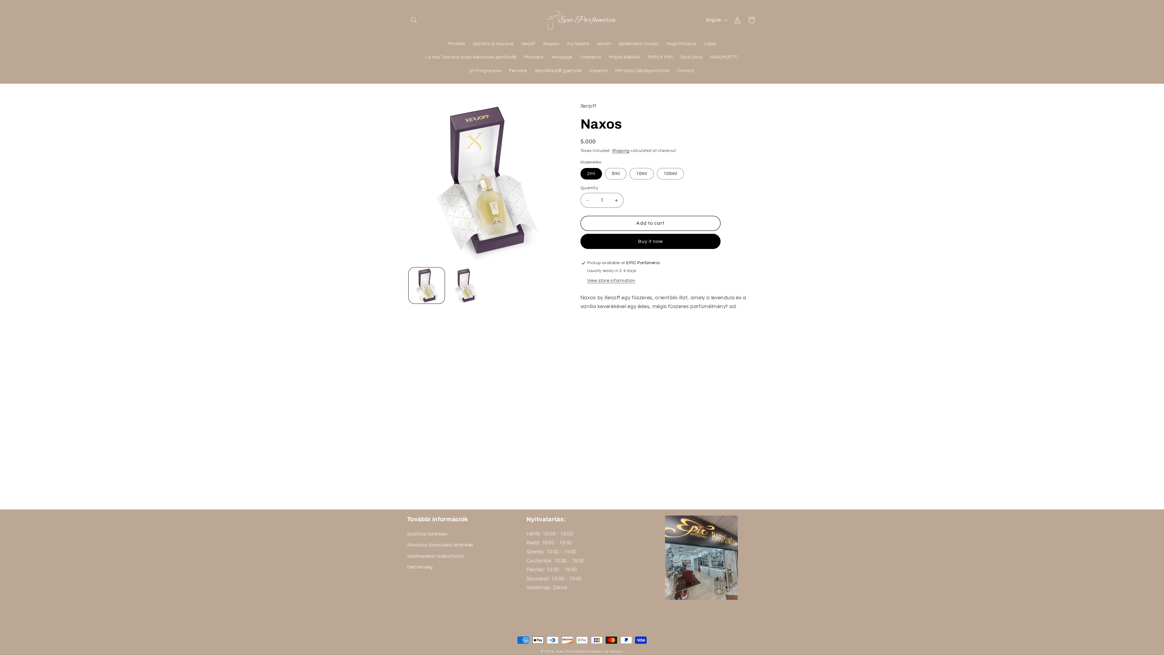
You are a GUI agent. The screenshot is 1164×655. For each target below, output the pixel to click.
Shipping (621, 151)
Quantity (589, 188)
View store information (611, 280)
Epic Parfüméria (571, 651)
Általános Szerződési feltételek (440, 545)
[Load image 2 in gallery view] (466, 285)
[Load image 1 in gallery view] (427, 285)
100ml (670, 173)
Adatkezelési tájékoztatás (435, 556)
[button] (414, 20)
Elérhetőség (420, 567)
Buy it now (650, 241)
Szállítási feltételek (427, 534)
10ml (641, 173)
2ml (591, 173)
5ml (616, 173)
